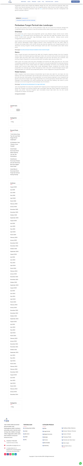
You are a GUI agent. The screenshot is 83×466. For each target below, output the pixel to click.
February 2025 (13, 237)
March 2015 (13, 386)
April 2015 (12, 383)
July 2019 (12, 377)
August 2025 (13, 220)
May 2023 (12, 296)
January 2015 (13, 391)
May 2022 (12, 330)
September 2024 (14, 251)
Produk (34, 1)
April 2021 (12, 361)
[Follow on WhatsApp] (13, 454)
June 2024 (12, 260)
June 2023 (12, 293)
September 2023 (14, 285)
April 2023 (12, 299)
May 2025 (12, 229)
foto (41, 8)
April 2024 (12, 265)
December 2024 (14, 243)
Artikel (26, 436)
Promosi (46, 440)
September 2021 (14, 352)
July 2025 (12, 223)
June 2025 (12, 226)
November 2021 (14, 347)
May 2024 (12, 262)
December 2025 (14, 209)
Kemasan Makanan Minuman (69, 431)
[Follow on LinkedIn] (16, 454)
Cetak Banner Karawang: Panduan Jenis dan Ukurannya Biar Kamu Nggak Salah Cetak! (15, 162)
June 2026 (12, 192)
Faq (43, 1)
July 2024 (12, 257)
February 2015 (13, 389)
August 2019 (13, 375)
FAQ (26, 439)
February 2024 (13, 271)
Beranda (23, 1)
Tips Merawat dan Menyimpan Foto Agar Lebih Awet (32, 84)
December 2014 (14, 394)
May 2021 (12, 358)
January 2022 (13, 341)
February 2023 (13, 304)
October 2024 (13, 248)
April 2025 (12, 232)
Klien (39, 1)
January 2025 (13, 240)
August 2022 (13, 321)
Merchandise (47, 442)
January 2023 (13, 307)
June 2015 (12, 380)
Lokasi (56, 1)
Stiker (45, 428)
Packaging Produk (67, 437)
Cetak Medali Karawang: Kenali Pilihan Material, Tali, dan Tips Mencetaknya (14, 152)
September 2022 (14, 318)
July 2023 (12, 290)
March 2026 (13, 201)
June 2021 (12, 355)
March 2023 (13, 302)
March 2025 (13, 234)
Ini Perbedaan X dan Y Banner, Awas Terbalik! (15, 144)
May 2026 (12, 195)
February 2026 (13, 204)
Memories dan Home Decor (69, 440)
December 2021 (14, 344)
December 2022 (14, 310)
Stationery (46, 445)
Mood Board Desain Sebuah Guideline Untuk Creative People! (34, 49)
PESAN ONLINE (75, 1)
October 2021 (13, 349)
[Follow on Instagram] (10, 454)
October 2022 (13, 316)
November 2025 (14, 212)
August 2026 (13, 187)
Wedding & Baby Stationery (69, 428)
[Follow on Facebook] (8, 454)
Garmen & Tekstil (67, 434)
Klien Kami (27, 434)
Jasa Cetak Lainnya (67, 446)
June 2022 (12, 327)
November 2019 (14, 372)
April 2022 (12, 333)
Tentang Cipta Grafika (30, 428)
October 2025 (13, 215)
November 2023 (14, 279)
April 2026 (12, 198)
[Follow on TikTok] (5, 454)
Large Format (47, 431)
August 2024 (13, 254)
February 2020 (13, 369)
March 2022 (13, 335)
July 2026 (12, 190)
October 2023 (13, 282)
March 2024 (13, 268)
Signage (46, 437)
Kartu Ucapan (66, 443)
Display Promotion (48, 434)
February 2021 (13, 366)
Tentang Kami (49, 1)
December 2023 (14, 276)
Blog (29, 1)
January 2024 (13, 274)
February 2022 (13, 338)
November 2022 (14, 313)
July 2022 (12, 324)
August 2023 (13, 288)
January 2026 (13, 206)
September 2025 (14, 218)
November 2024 (14, 246)
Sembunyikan (24, 18)
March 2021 (13, 363)
